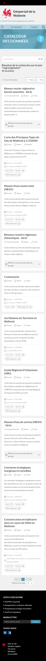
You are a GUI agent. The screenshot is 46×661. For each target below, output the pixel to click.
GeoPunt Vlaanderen (13, 612)
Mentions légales (14, 646)
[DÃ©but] (15, 579)
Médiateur (11, 651)
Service (18, 171)
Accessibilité (12, 654)
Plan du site (12, 644)
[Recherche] (42, 59)
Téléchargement (11, 175)
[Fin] (30, 579)
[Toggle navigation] (4, 2)
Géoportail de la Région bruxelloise (18, 609)
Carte (7, 171)
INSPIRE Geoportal (12, 602)
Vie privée (11, 649)
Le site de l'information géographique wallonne (17, 21)
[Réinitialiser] (40, 59)
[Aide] (40, 38)
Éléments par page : (19, 583)
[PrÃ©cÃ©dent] (19, 579)
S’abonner (35, 622)
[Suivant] (26, 579)
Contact (34, 27)
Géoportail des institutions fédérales (18, 605)
